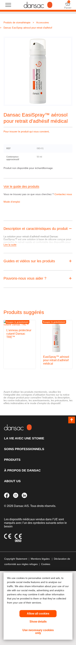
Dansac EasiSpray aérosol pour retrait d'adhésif (28, 27)
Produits (12, 459)
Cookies (45, 564)
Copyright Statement (15, 558)
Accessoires (42, 22)
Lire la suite (10, 244)
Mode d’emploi (12, 201)
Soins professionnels (24, 449)
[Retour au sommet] (71, 420)
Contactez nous (63, 194)
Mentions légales (40, 558)
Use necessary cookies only (38, 631)
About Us (12, 481)
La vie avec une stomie (24, 438)
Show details (38, 621)
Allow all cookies (38, 613)
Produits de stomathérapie (17, 22)
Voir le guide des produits (21, 186)
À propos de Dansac (22, 470)
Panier (67, 5)
